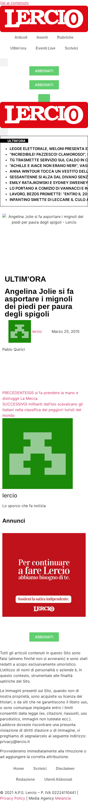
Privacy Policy (12, 798)
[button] (4, 62)
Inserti (42, 37)
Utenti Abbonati (58, 779)
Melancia (63, 798)
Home (18, 769)
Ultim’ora (18, 48)
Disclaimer (65, 769)
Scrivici (71, 48)
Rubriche (65, 37)
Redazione (25, 779)
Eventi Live (45, 48)
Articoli (21, 37)
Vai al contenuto (14, 2)
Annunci (13, 520)
